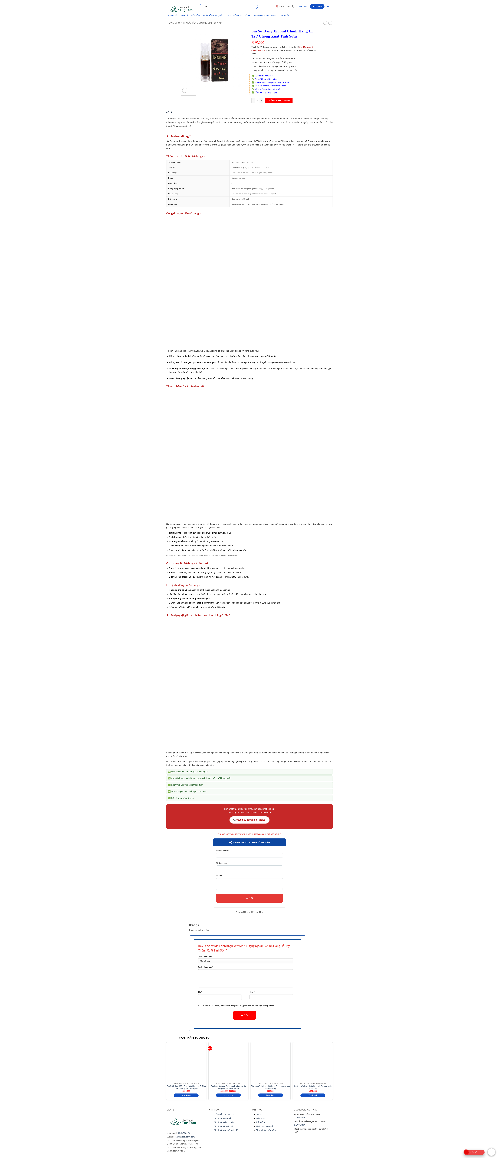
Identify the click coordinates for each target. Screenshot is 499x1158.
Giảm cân (260, 1118)
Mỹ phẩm (260, 1122)
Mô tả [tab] (169, 112)
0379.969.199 (184, 1133)
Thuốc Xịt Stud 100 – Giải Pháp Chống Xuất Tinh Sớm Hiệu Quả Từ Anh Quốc (186, 1087)
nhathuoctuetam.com (185, 1136)
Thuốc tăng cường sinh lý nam (202, 22)
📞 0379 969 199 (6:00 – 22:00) (249, 820)
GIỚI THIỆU (284, 15)
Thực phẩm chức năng (266, 1130)
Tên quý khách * (222, 850)
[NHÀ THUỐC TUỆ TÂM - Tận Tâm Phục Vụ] (181, 9)
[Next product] (325, 23)
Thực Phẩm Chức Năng (238, 15)
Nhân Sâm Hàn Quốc (213, 15)
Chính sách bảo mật (223, 1118)
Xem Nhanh (186, 1095)
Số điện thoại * (222, 863)
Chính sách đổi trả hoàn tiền (226, 1130)
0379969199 (299, 1117)
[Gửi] (255, 6)
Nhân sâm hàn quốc (265, 1126)
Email (252, 992)
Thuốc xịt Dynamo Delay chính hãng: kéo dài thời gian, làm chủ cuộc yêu (228, 1087)
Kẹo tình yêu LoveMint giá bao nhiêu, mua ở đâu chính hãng (313, 1087)
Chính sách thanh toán (224, 1126)
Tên (200, 992)
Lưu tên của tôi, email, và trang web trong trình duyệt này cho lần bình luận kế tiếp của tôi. (238, 1005)
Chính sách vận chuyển (224, 1122)
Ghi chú (219, 876)
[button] (330, 6)
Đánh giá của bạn (205, 956)
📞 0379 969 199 (299, 6)
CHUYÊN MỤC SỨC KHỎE (264, 15)
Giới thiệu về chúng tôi (224, 1114)
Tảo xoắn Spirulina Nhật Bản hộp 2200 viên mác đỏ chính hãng (270, 1087)
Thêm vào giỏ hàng (279, 100)
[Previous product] (330, 23)
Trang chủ (173, 22)
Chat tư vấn (317, 6)
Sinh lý (259, 1114)
